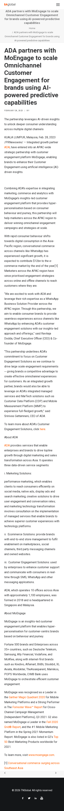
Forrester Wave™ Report (27, 707)
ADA (7, 147)
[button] (58, 4)
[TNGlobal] (9, 4)
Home (32, 28)
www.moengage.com (41, 755)
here (42, 429)
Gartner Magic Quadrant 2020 (27, 697)
